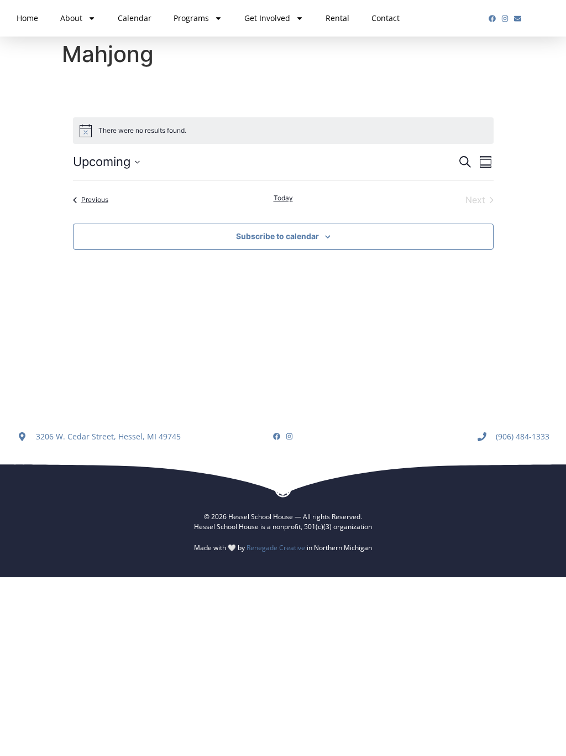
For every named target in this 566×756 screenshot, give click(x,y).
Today (283, 198)
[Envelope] (517, 18)
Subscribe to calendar (277, 236)
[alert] (283, 130)
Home (27, 18)
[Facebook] (492, 18)
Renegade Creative (276, 547)
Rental (337, 18)
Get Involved (267, 18)
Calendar (134, 18)
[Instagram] (505, 18)
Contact (385, 18)
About (71, 18)
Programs (191, 18)
